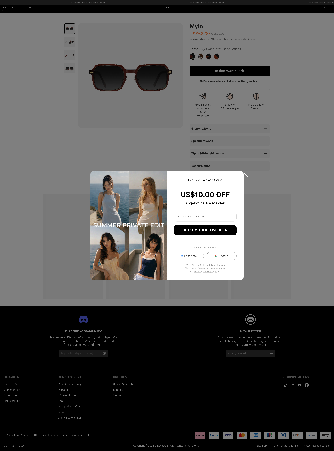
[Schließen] (246, 175)
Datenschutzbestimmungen (212, 268)
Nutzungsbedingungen (205, 271)
